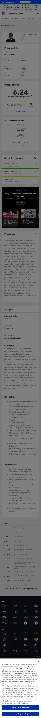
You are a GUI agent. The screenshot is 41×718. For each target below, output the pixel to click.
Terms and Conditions (17, 669)
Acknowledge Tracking (20, 714)
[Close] (38, 661)
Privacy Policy (18, 673)
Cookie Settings (22, 703)
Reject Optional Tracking (20, 707)
